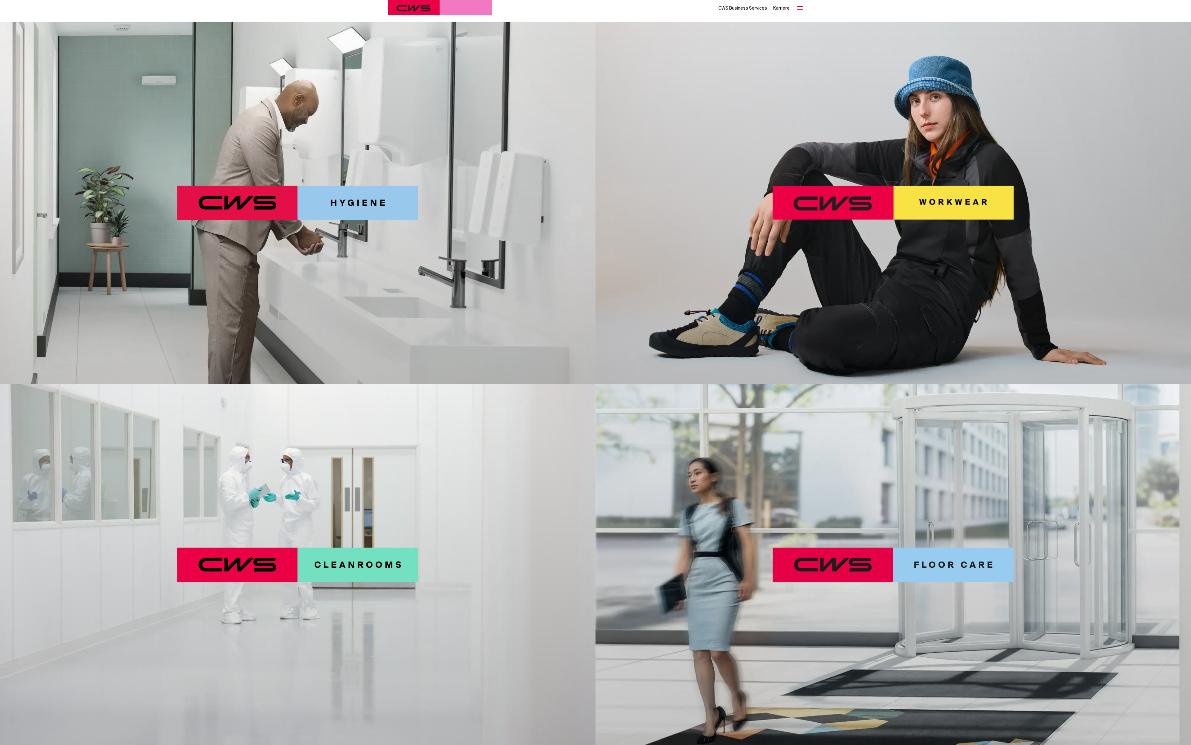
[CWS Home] (440, 7)
